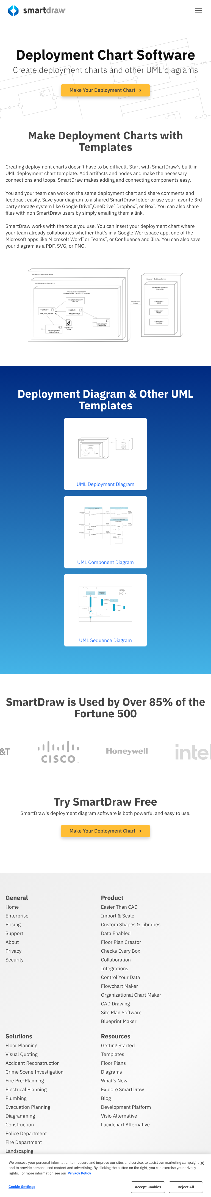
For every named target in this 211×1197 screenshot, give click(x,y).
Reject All (186, 1187)
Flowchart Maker (119, 986)
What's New (114, 1080)
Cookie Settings (22, 1186)
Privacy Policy (79, 1173)
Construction (19, 1124)
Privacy (13, 951)
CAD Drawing (115, 1003)
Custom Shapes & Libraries (131, 924)
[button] (199, 10)
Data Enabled (116, 933)
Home (12, 907)
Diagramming (20, 1116)
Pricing (13, 924)
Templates (112, 1054)
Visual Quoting (21, 1054)
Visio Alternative (119, 1116)
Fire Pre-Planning (24, 1080)
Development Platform (126, 1107)
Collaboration (116, 960)
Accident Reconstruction (32, 1063)
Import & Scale (117, 916)
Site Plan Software (121, 1012)
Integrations (114, 968)
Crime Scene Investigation (34, 1072)
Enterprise (17, 916)
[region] (105, 1175)
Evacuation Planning (27, 1107)
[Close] (202, 1163)
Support (14, 933)
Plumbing (15, 1098)
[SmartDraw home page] (37, 10)
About (12, 942)
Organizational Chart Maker (131, 995)
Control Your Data (120, 977)
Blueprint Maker (119, 1021)
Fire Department (23, 1142)
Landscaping (19, 1151)
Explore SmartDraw (122, 1089)
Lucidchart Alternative (125, 1124)
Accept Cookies (148, 1187)
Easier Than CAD (119, 907)
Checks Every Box (120, 951)
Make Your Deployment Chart (103, 90)
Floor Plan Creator (121, 942)
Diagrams (111, 1072)
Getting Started (118, 1045)
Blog (106, 1098)
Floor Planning (21, 1045)
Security (14, 960)
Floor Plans (113, 1063)
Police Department (26, 1133)
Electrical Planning (26, 1089)
